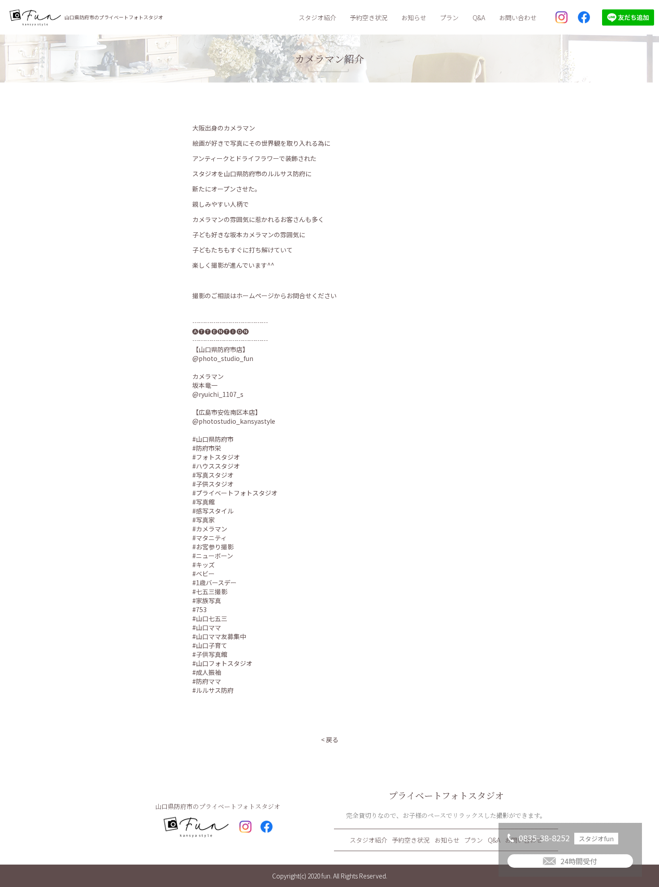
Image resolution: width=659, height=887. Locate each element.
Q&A (479, 17)
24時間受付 (578, 861)
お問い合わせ (518, 17)
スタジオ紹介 (317, 17)
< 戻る (329, 739)
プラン (449, 17)
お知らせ (413, 17)
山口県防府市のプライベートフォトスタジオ (114, 17)
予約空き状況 (368, 17)
